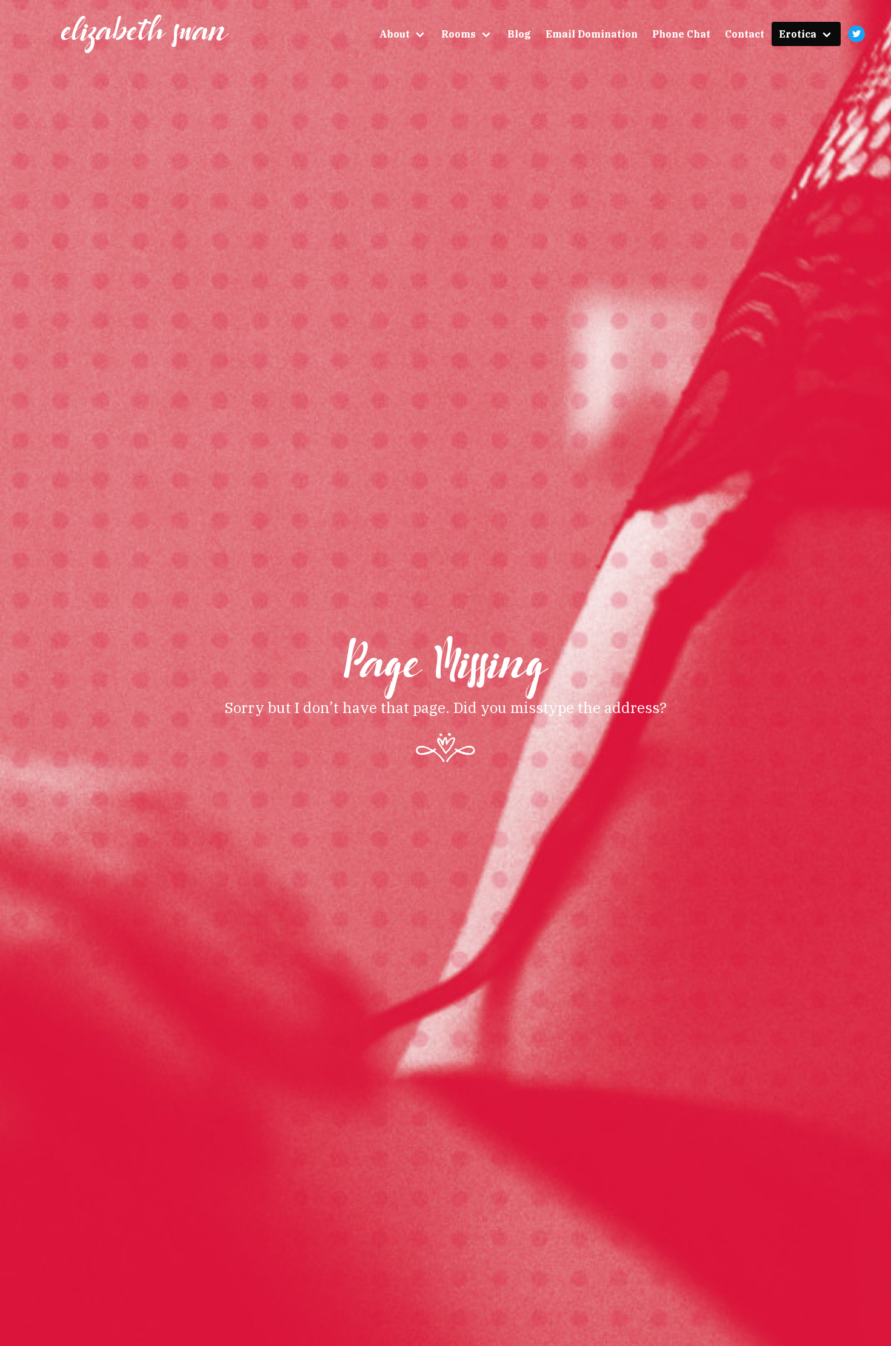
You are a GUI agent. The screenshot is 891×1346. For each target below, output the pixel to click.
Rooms (458, 34)
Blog (519, 34)
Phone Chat (681, 34)
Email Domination (592, 34)
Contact (744, 34)
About (394, 34)
